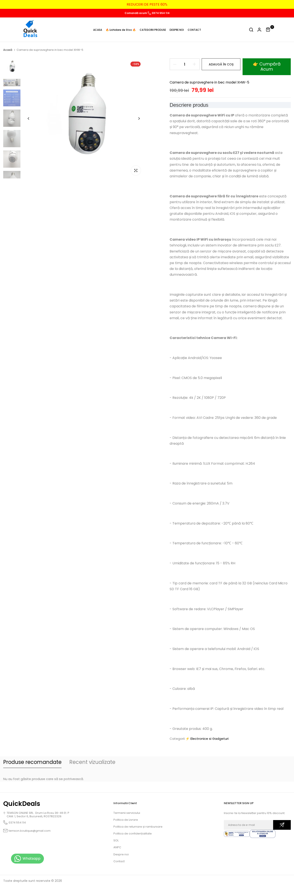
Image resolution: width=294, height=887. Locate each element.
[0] (268, 29)
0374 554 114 (160, 13)
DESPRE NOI (177, 30)
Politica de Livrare (125, 820)
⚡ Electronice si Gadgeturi (207, 738)
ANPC (117, 847)
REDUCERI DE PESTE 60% (147, 4)
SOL (116, 840)
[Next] (136, 118)
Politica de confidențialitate (132, 833)
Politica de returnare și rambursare (137, 827)
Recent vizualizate (92, 762)
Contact (119, 861)
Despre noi (121, 854)
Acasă (7, 50)
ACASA (97, 30)
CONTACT (194, 30)
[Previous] (32, 118)
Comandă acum (136, 13)
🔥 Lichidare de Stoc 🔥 (121, 30)
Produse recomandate (32, 762)
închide (11, 4)
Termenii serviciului (126, 813)
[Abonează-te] (282, 825)
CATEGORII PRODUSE (153, 30)
